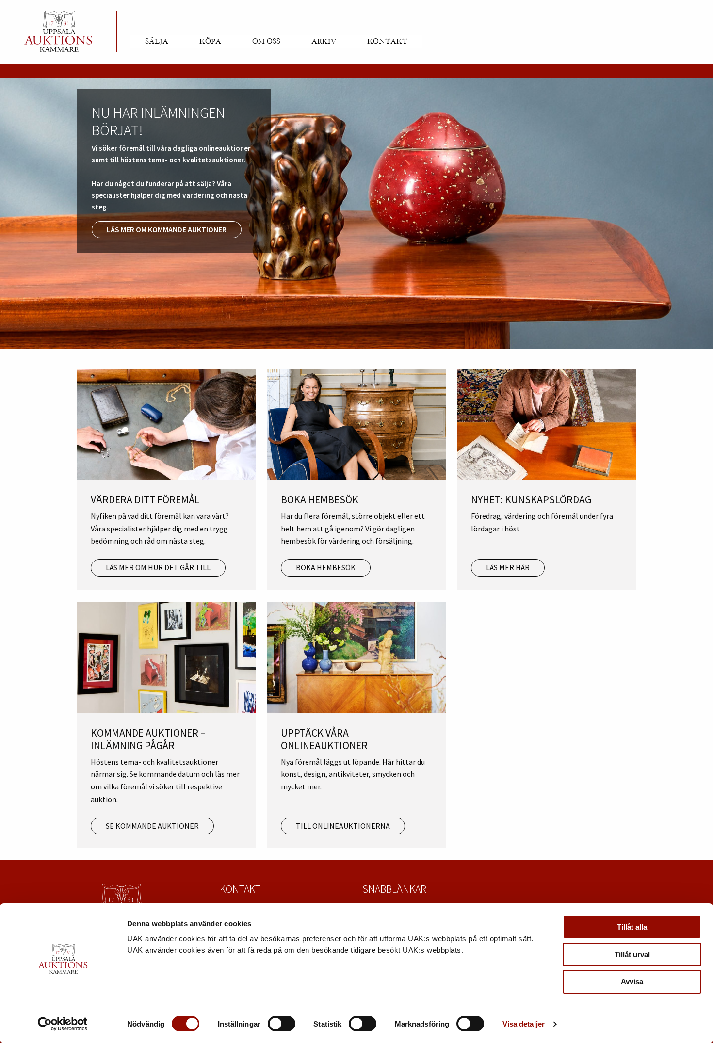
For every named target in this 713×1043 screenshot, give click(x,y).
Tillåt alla (632, 927)
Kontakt (387, 41)
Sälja (156, 41)
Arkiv (323, 41)
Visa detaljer (523, 1024)
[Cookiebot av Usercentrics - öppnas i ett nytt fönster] (62, 1024)
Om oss (266, 41)
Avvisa (632, 982)
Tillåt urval (632, 954)
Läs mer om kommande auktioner (167, 229)
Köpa (210, 41)
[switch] (281, 1023)
